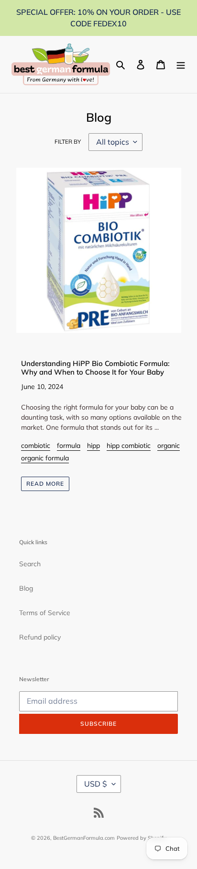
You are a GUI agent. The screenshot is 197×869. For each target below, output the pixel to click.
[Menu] (181, 65)
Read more (45, 483)
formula (68, 445)
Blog (26, 588)
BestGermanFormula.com (84, 838)
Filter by (68, 141)
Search (30, 564)
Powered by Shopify (141, 838)
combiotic (35, 445)
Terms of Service (44, 612)
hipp (93, 445)
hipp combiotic (129, 445)
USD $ (95, 784)
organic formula (45, 458)
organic (168, 445)
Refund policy (40, 637)
